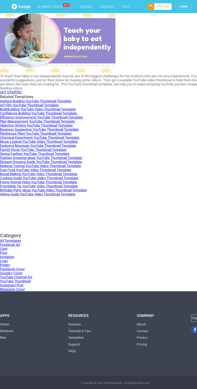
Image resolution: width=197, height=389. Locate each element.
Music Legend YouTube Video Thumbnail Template (39, 142)
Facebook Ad (10, 245)
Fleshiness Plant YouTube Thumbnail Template (36, 133)
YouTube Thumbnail (15, 281)
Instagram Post (11, 285)
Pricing (142, 344)
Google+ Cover (11, 273)
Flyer (4, 253)
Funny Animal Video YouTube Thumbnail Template (38, 182)
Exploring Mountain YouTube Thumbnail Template (38, 146)
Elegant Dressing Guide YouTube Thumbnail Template (41, 162)
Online (4, 324)
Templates (76, 337)
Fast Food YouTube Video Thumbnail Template (35, 170)
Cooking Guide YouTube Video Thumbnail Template (39, 178)
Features (74, 324)
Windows (6, 331)
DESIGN (86, 6)
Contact (142, 331)
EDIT (126, 6)
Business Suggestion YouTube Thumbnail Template (39, 129)
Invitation (7, 257)
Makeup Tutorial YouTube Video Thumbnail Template (40, 166)
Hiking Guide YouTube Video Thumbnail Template (37, 194)
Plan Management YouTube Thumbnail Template (37, 121)
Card (3, 249)
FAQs (72, 351)
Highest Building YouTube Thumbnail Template (36, 101)
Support (74, 344)
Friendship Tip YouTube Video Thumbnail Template (39, 186)
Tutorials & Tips (79, 331)
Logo (4, 261)
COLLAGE (107, 6)
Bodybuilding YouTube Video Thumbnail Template (38, 109)
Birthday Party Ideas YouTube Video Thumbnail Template (43, 190)
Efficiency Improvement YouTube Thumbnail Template (41, 117)
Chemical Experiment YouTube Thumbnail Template (39, 138)
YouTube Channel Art (16, 277)
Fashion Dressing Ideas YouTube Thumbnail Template (41, 158)
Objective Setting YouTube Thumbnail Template (36, 125)
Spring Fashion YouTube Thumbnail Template (34, 154)
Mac (3, 337)
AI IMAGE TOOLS (50, 6)
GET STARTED (11, 92)
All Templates (10, 241)
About (141, 324)
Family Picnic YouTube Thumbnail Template (33, 150)
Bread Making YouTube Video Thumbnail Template (38, 174)
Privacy (142, 337)
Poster (5, 265)
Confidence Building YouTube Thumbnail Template (38, 113)
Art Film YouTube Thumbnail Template (29, 105)
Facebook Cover (12, 269)
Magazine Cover (12, 289)
